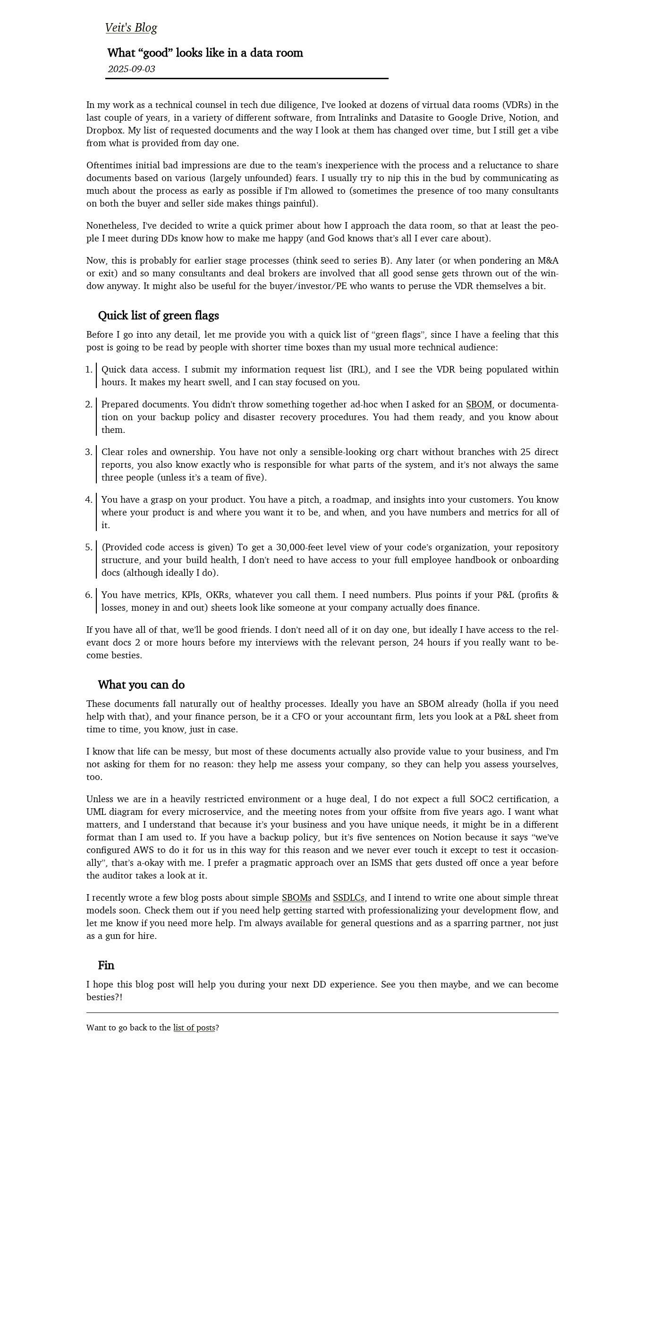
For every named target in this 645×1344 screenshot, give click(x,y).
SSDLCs (349, 897)
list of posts (194, 1027)
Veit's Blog (131, 27)
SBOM (479, 404)
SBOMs (297, 897)
